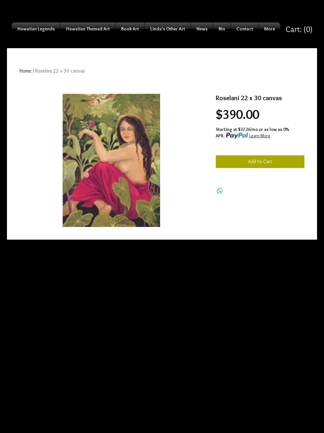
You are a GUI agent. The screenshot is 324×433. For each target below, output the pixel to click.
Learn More (259, 136)
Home (25, 71)
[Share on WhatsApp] (220, 191)
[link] (299, 29)
